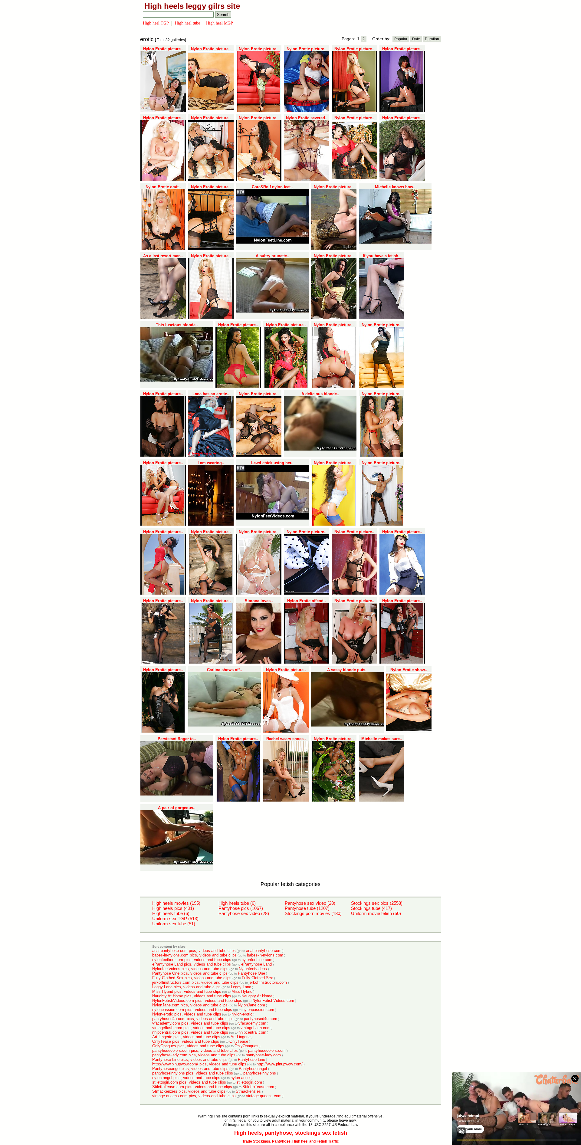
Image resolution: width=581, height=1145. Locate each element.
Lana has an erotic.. (210, 394)
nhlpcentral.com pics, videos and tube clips (190, 1032)
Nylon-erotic (241, 1014)
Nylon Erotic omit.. (163, 187)
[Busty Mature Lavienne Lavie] (258, 593)
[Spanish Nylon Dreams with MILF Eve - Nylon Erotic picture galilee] (354, 179)
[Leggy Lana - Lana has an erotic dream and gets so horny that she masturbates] (211, 455)
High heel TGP (156, 23)
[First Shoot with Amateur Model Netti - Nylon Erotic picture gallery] (402, 179)
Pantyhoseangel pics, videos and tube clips (190, 1068)
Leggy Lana (241, 987)
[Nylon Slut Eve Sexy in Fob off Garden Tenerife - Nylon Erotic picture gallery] (333, 800)
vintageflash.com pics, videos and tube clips (191, 1027)
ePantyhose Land (256, 964)
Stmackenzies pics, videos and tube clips (188, 1091)
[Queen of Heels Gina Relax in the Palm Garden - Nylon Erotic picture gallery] (333, 317)
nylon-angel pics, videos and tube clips (186, 1077)
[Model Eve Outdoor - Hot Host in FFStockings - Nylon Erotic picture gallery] (381, 386)
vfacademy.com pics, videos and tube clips (190, 1023)
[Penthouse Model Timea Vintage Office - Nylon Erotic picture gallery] (354, 110)
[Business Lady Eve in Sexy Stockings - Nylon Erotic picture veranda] (258, 110)
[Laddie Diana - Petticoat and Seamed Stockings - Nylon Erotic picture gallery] (286, 731)
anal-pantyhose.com (263, 950)
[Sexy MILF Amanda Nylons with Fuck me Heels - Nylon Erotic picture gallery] (402, 110)
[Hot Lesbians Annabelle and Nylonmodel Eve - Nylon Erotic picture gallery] (333, 386)
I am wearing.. (211, 463)
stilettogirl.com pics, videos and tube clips (189, 1082)
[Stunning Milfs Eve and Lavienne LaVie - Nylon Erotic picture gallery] (402, 662)
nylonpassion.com (258, 1009)
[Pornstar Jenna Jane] (211, 317)
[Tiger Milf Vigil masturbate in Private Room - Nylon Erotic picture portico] (211, 110)
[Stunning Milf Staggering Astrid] (354, 662)
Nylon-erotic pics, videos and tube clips (186, 1014)
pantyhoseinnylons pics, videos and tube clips (192, 1073)
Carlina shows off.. (224, 670)
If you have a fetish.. (382, 256)
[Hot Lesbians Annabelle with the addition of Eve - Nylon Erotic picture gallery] (211, 179)
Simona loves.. (259, 601)
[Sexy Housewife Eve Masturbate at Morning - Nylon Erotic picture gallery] (163, 110)
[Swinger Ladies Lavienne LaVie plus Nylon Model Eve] (258, 455)
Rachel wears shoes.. (286, 739)
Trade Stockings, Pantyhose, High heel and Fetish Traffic (290, 1141)
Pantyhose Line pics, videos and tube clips (190, 1059)
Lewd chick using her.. (272, 463)
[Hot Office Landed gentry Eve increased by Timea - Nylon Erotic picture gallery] (163, 524)
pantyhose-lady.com (263, 1055)
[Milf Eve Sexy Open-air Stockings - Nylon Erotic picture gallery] (211, 593)
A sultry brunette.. (272, 256)
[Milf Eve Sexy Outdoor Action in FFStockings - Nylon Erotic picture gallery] (163, 662)
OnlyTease (238, 1041)
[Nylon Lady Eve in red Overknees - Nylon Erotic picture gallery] (333, 524)
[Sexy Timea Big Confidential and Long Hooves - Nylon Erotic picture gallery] (211, 248)
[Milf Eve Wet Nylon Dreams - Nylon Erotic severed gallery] (306, 179)
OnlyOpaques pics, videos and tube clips (188, 1046)
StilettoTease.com (258, 1086)
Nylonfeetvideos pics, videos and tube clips (190, 968)
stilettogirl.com (249, 1082)
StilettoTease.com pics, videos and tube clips (192, 1086)
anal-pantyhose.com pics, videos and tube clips (194, 950)
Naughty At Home (256, 996)
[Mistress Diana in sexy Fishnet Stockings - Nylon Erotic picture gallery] (163, 455)
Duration (432, 39)
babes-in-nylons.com (265, 955)
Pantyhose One (251, 973)
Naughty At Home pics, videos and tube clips (191, 996)
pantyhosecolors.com (267, 1050)
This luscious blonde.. (177, 325)
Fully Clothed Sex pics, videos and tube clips (191, 978)
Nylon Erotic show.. (408, 670)
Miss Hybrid (241, 991)
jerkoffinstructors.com (268, 982)
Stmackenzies (248, 1091)
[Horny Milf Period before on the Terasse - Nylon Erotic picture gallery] (163, 593)
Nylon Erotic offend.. (306, 601)
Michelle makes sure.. (381, 739)
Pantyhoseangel (253, 1068)
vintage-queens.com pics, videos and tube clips (194, 1096)
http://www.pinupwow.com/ (280, 1064)
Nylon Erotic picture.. (163, 49)
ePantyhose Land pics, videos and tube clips (191, 964)
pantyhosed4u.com (260, 1018)
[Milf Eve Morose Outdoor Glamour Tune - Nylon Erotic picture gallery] (163, 731)
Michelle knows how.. (395, 187)
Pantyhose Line (251, 1059)
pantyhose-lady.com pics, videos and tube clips (193, 1055)
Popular (400, 39)
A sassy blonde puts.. (347, 670)
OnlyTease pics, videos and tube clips (185, 1041)
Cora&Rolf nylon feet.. (272, 187)
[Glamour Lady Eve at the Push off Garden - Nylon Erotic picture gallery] (286, 386)
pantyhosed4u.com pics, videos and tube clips (193, 1018)
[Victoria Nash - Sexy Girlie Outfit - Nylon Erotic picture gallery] (306, 110)
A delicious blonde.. (320, 394)
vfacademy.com (252, 1023)
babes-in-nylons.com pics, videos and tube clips (194, 955)
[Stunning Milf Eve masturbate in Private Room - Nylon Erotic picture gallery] (258, 179)
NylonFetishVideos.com (273, 1000)
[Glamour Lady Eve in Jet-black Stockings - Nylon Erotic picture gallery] (306, 593)
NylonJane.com (251, 1005)
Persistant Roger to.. (177, 739)
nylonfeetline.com (256, 959)
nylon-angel (241, 1077)
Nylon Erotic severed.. (306, 118)
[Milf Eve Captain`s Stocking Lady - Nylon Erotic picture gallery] (402, 593)
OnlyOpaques (246, 1046)
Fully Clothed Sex (257, 978)
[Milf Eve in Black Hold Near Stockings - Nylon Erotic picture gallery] (211, 662)
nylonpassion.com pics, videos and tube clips (192, 1009)
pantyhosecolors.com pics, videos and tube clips (195, 1050)
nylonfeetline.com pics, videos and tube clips (191, 959)
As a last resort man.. (163, 256)
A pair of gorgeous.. (176, 807)
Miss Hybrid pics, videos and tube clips (186, 991)
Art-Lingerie (241, 1037)
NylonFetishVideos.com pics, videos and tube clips (197, 1000)
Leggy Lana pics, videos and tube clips (186, 987)
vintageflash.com (256, 1027)
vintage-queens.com (263, 1096)
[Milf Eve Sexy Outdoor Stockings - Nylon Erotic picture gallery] (381, 524)
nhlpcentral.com (252, 1032)
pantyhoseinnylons (259, 1073)
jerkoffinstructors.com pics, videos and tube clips (195, 982)
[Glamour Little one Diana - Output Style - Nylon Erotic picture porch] (354, 593)
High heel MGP (219, 23)
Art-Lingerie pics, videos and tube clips (186, 1037)
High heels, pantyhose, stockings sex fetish (290, 1133)
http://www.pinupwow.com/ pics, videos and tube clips (199, 1064)
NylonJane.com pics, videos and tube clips (190, 1005)
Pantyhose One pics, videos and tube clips (190, 973)
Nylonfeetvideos (253, 968)
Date (416, 39)
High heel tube (187, 23)
